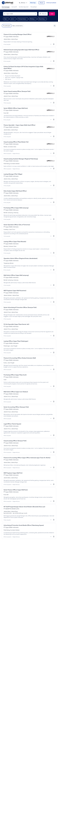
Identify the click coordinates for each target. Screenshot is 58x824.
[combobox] (20, 14)
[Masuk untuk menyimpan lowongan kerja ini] (53, 44)
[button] (23, 3)
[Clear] (35, 14)
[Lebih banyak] (51, 44)
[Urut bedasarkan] (54, 25)
